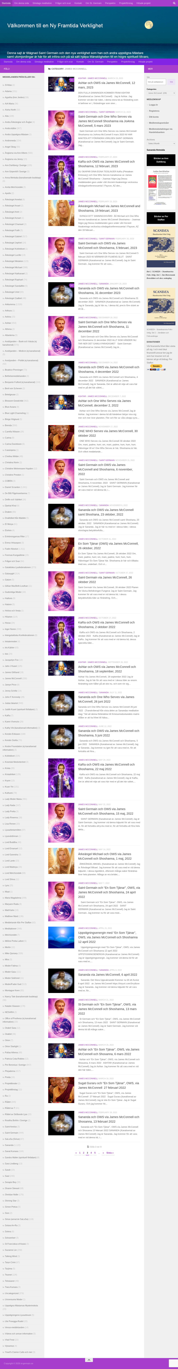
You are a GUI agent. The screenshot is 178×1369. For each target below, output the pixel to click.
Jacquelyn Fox (12, 660)
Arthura (8, 311)
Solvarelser (10, 1238)
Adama (8, 91)
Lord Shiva (10, 879)
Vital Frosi (9, 1340)
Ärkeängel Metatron (14, 261)
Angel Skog (10, 147)
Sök (148, 77)
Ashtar (82, 78)
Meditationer (10, 929)
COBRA (8, 481)
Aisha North (10, 110)
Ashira (8, 317)
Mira (7, 959)
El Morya (9, 524)
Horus (8, 623)
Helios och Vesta (13, 611)
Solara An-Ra (11, 1225)
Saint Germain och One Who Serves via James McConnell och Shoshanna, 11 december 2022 (105, 326)
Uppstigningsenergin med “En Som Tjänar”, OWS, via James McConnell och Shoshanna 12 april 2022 (108, 937)
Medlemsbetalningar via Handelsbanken (160, 130)
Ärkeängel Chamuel (14, 224)
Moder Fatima (11, 966)
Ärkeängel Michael (13, 267)
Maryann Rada (12, 904)
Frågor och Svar (12, 561)
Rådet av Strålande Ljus (16, 1114)
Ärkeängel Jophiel (13, 243)
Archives (151, 140)
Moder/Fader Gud (13, 984)
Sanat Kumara (11, 1151)
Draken (8, 512)
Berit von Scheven (13, 388)
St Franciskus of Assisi (15, 1244)
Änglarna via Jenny (14, 159)
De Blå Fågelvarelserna (16, 493)
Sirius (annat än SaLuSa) (16, 1219)
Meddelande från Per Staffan (18, 922)
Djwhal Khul (10, 506)
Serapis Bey (10, 1182)
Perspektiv (110, 3)
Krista (7, 768)
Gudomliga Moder (13, 592)
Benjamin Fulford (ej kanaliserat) (20, 382)
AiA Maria (9, 104)
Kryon (7, 780)
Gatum (8, 580)
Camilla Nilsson (12, 432)
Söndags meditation (42, 3)
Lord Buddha (11, 842)
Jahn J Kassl (11, 666)
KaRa (7, 715)
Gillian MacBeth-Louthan (16, 586)
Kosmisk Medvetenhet (15, 762)
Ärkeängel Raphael (14, 280)
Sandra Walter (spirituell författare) (20, 1157)
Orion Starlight (11, 1046)
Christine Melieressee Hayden (19, 468)
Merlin (8, 947)
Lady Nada (10, 805)
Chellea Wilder (12, 456)
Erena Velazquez (13, 543)
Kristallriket (10, 774)
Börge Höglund (12, 419)
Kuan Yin (9, 787)
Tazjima (8, 1269)
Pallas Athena (11, 1052)
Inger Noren (10, 629)
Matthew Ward (11, 916)
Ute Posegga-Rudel (14, 1321)
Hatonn (8, 604)
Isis (6, 654)
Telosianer (10, 1281)
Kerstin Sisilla (11, 740)
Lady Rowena (11, 817)
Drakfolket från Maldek (15, 518)
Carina (8, 438)
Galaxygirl (9, 573)
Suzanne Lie (11, 1250)
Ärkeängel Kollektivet (15, 249)
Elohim (8, 530)
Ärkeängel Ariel (12, 212)
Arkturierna (10, 304)
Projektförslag (126, 3)
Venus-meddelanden (14, 1327)
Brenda (8, 425)
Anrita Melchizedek (14, 187)
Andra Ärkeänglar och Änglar (18, 122)
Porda (8, 1077)
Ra (6, 1096)
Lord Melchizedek (13, 873)
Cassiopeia (10, 450)
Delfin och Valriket (13, 499)
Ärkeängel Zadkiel (13, 298)
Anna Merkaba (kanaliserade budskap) (23, 178)
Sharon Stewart (12, 1188)
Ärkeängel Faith (12, 230)
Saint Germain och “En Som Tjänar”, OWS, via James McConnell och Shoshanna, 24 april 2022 (109, 892)
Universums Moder (13, 1299)
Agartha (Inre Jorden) (14, 97)
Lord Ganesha (11, 855)
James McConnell (97, 78)
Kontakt (78, 3)
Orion (7, 1040)
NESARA (9, 1012)
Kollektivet (10, 756)
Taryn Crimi (10, 1262)
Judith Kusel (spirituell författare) (20, 709)
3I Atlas (8, 85)
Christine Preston (13, 475)
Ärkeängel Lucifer (13, 255)
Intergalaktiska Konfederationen (19, 635)
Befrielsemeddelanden (15, 376)
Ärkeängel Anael (12, 206)
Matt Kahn (9, 910)
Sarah (8, 1170)
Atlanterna (9, 335)
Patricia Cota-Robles (14, 1059)
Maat (7, 892)
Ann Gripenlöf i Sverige (15, 171)
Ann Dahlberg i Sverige (16, 165)
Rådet (8, 1102)
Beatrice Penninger (14, 370)
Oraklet (8, 1034)
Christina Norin (12, 462)
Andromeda (10, 140)
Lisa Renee (10, 824)
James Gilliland (12, 672)
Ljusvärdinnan (11, 836)
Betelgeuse (10, 394)
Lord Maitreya (11, 867)
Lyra (7, 885)
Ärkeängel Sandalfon (14, 286)
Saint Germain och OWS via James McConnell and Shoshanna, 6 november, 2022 (105, 469)
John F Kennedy (12, 697)
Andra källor (10, 128)
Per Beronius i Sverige (15, 1065)
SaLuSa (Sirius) (12, 1139)
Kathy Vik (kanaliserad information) (21, 728)
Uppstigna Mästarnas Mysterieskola (21, 1305)
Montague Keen (12, 990)
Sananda (104, 284)
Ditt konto (154, 117)
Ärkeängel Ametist (13, 199)
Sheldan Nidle (11, 1194)
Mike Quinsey (11, 953)
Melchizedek (11, 935)
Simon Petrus (11, 1207)
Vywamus (9, 1346)
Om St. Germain (94, 3)
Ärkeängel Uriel (12, 292)
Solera (8, 1231)
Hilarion (8, 617)
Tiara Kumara (11, 1287)
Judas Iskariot (11, 703)
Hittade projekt (143, 3)
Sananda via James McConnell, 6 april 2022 (107, 974)
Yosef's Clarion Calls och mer (18, 1352)
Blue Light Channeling (15, 413)
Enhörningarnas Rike (15, 536)
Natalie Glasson (12, 1006)
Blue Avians (10, 407)
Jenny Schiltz (11, 691)
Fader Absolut (11, 549)
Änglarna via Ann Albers (16, 153)
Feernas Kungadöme (14, 555)
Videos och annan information (19, 1334)
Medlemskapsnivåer (159, 123)
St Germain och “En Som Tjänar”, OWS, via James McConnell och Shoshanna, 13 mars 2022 (107, 1009)
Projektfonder (11, 1083)
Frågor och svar (63, 3)
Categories (151, 89)
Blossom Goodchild (14, 401)
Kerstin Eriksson (12, 734)
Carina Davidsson (13, 444)
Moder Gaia (10, 972)
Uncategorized (12, 1293)
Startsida (6, 3)
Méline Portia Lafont (14, 941)
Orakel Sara (10, 1028)
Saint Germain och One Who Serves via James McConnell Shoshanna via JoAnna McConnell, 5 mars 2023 (106, 121)
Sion (7, 1213)
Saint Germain (107, 112)
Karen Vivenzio (12, 722)
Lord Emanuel (11, 848)
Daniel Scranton (12, 487)
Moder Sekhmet (12, 978)
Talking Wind (11, 1256)
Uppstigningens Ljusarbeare (18, 1315)
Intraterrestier (11, 641)
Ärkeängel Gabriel (13, 236)
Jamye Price (10, 685)
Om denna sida (21, 3)
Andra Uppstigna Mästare (17, 134)
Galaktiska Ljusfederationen (18, 567)
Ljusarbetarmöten (13, 830)
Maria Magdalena (13, 898)
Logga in (153, 105)
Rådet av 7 (10, 1108)
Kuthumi (9, 793)
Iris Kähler (9, 648)
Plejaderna (10, 1071)
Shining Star (10, 1201)
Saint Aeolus (11, 1127)
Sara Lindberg (11, 1164)
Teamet (8, 1275)
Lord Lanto (10, 861)
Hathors (8, 598)
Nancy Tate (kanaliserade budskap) (21, 996)
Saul (7, 1176)
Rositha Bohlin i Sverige (16, 1120)
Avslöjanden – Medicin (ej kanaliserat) (22, 351)
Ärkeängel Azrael (13, 218)
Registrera (154, 111)
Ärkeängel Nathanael (15, 273)
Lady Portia (10, 811)
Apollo (8, 193)
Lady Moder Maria (13, 799)
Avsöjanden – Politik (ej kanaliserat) (21, 360)
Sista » (109, 1153)
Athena (8, 329)
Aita (7, 116)
